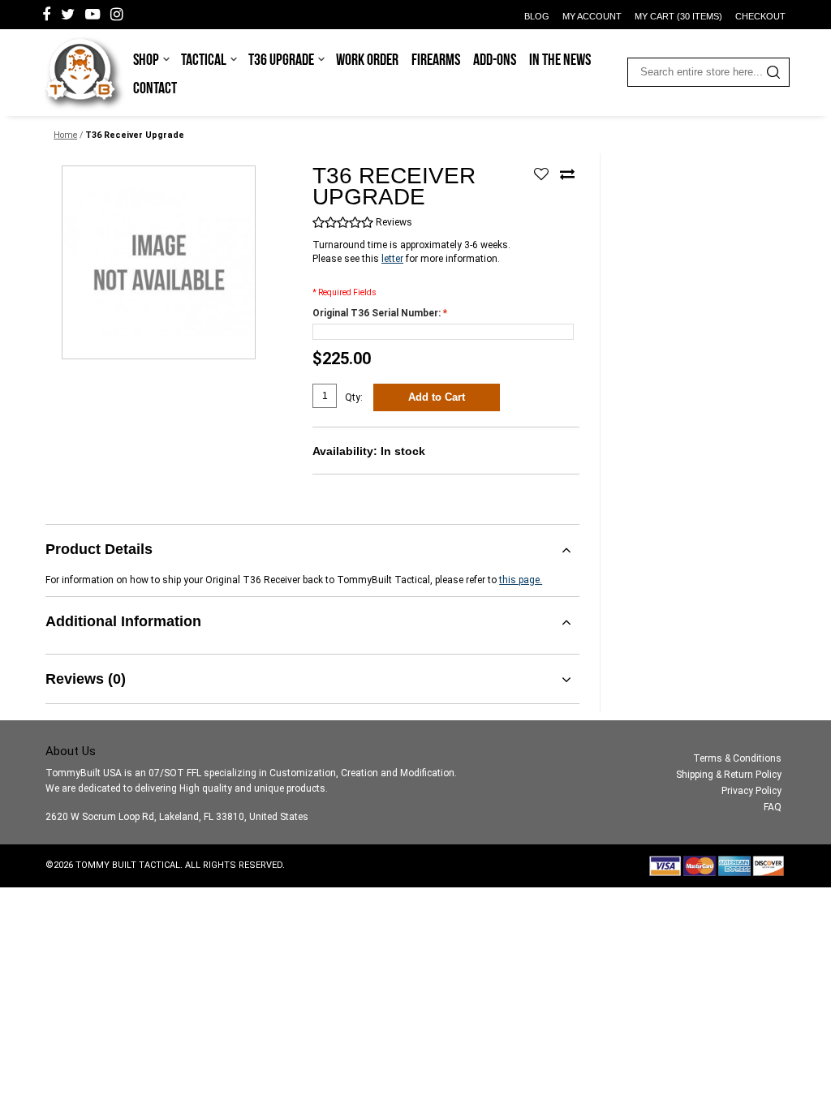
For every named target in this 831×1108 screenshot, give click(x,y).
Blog (536, 16)
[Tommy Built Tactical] (83, 73)
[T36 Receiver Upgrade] (159, 262)
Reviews (394, 222)
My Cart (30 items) (678, 16)
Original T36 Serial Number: (379, 313)
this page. (520, 580)
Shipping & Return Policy (728, 774)
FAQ (772, 807)
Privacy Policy (751, 791)
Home (65, 135)
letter (392, 258)
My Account (592, 16)
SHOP (146, 59)
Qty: (354, 397)
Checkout (760, 16)
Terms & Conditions (737, 758)
